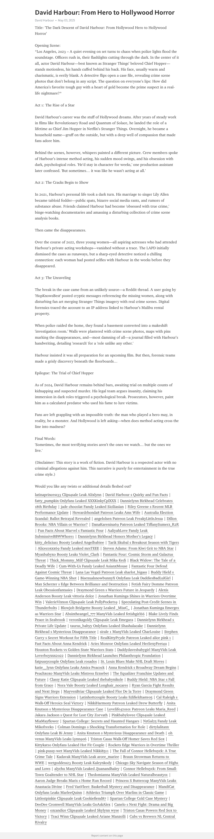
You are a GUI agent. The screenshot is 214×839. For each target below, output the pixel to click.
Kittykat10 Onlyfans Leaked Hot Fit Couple (69, 745)
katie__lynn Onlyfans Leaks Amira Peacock (69, 667)
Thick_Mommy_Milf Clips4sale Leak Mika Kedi (88, 560)
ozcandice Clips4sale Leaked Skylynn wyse (84, 810)
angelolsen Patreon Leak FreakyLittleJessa (128, 518)
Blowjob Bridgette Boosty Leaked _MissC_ (95, 607)
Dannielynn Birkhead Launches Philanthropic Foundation (114, 655)
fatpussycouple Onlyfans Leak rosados (66, 661)
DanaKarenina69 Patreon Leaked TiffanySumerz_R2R (135, 524)
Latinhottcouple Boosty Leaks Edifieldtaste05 (116, 697)
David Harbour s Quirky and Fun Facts (136, 494)
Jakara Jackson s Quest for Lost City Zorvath (71, 715)
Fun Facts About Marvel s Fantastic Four (71, 530)
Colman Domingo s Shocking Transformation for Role (101, 727)
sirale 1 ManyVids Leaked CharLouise (130, 631)
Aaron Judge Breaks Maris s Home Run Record (73, 780)
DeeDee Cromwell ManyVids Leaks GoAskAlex (72, 804)
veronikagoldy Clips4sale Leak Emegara (101, 619)
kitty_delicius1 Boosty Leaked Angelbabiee (69, 542)
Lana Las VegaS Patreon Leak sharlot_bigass (111, 572)
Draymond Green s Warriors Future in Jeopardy (115, 590)
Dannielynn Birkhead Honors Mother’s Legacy (115, 536)
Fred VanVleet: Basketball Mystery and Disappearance (110, 786)
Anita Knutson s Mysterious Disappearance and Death (120, 733)
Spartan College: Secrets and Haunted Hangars (101, 721)
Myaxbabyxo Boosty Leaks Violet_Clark (67, 554)
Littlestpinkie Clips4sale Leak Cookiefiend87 (70, 798)
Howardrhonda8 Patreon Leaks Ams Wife (106, 512)
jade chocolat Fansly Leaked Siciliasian (92, 506)
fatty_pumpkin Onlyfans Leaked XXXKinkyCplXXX (75, 500)
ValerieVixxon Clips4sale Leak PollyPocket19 (81, 602)
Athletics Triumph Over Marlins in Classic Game (125, 792)
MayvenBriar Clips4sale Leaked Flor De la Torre (102, 691)
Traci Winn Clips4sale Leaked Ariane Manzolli (88, 816)
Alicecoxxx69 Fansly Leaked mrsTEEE (68, 548)
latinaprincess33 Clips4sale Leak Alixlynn (68, 494)
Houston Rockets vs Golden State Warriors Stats (74, 649)
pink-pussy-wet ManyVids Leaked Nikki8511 (73, 751)
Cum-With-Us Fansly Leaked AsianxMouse (93, 566)
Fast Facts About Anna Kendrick (61, 643)
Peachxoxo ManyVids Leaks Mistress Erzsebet (72, 673)
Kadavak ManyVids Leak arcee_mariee (88, 756)
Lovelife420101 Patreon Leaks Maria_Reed (141, 709)
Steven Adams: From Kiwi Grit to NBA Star (138, 548)
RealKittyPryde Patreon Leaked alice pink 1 (136, 637)
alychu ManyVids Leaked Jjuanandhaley (86, 768)
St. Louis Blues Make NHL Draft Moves (132, 661)
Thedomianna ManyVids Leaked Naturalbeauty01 (128, 774)
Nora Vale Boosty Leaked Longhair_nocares (92, 685)
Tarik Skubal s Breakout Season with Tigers (143, 542)
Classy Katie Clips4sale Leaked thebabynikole (86, 679)
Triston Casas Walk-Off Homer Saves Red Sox (127, 739)
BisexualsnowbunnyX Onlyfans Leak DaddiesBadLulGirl (125, 578)
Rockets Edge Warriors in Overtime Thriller (143, 745)
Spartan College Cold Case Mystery (138, 798)
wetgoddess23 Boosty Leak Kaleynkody (80, 762)
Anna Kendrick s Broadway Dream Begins (142, 667)
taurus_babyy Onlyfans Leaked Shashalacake (106, 625)
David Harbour (44, 20)
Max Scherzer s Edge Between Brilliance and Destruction (81, 584)
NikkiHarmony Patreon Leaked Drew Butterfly (125, 703)
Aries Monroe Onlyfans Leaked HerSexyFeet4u (129, 643)
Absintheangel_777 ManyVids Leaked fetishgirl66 (105, 614)
